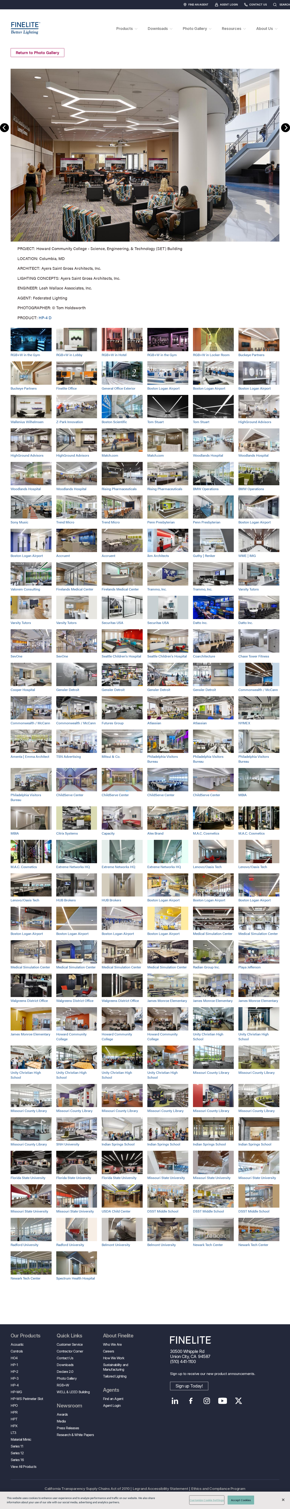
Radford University (24, 1244)
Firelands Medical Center (74, 589)
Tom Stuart (155, 421)
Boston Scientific (114, 421)
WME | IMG (247, 555)
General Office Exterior (118, 388)
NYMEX (244, 722)
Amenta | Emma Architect (30, 756)
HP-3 (14, 1378)
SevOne (16, 656)
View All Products (23, 1466)
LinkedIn (175, 1401)
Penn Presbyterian (161, 522)
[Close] (283, 1499)
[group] (145, 193)
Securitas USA (112, 622)
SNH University (67, 1144)
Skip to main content (15, 10)
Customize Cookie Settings (207, 1500)
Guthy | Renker (204, 555)
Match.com (110, 455)
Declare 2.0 (65, 1371)
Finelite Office (66, 388)
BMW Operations (206, 488)
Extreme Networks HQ (73, 866)
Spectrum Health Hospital (75, 1278)
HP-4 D (45, 317)
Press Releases (68, 1428)
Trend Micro (65, 522)
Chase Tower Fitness (253, 656)
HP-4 (15, 1385)
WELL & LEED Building (73, 1392)
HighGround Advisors (254, 421)
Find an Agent (198, 4)
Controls (17, 1351)
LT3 (13, 1433)
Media (61, 1421)
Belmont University (116, 1244)
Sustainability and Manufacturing (115, 1367)
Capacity (108, 833)
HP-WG (16, 1392)
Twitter (238, 1401)
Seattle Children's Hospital (121, 656)
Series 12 (17, 1453)
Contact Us (258, 4)
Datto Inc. (200, 622)
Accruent (63, 555)
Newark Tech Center (208, 1244)
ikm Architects (158, 555)
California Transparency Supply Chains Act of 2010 (87, 1489)
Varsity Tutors (248, 589)
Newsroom (69, 1406)
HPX (14, 1426)
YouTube (222, 1401)
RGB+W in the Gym (25, 354)
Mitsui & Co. (111, 756)
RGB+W (63, 1385)
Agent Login (229, 4)
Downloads (65, 1365)
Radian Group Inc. (206, 967)
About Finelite (118, 1336)
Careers (108, 1351)
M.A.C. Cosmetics (206, 833)
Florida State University (28, 1177)
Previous (4, 127)
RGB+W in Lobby (69, 354)
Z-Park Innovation (69, 421)
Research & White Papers (75, 1435)
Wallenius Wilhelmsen (27, 421)
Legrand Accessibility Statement (160, 1489)
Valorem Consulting (25, 589)
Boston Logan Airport (163, 388)
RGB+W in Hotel (114, 354)
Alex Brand (155, 833)
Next (285, 127)
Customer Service (70, 1344)
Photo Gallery (67, 1378)
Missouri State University (166, 1177)
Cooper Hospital (23, 689)
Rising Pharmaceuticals (119, 488)
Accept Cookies (241, 1500)
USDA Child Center (116, 1211)
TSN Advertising (68, 756)
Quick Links (69, 1336)
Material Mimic (21, 1439)
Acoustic (17, 1344)
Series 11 (17, 1446)
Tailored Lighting (115, 1376)
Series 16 (17, 1460)
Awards (62, 1414)
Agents (111, 1390)
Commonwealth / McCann (258, 689)
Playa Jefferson (249, 967)
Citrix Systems (67, 833)
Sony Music (19, 522)
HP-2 (14, 1371)
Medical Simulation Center (212, 933)
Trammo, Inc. (156, 589)
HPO (14, 1405)
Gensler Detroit (67, 689)
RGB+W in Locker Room (211, 354)
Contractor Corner (70, 1351)
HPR (14, 1412)
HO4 (14, 1358)
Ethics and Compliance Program (218, 1489)
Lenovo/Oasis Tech (207, 866)
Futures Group (113, 722)
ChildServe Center (69, 794)
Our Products (26, 1336)
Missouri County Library (211, 1072)
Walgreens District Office (29, 1000)
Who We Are (112, 1344)
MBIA (242, 794)
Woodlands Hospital (208, 455)
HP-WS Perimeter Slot (27, 1399)
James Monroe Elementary (167, 1000)
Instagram (206, 1401)
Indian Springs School (118, 1144)
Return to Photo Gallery (37, 52)
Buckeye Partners (251, 354)
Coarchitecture (204, 656)
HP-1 (14, 1365)
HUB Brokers (66, 900)
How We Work (113, 1358)
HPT (14, 1419)
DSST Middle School (162, 1211)
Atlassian (154, 722)
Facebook (191, 1401)
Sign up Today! (189, 1386)
